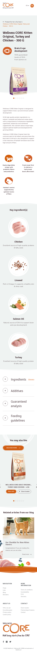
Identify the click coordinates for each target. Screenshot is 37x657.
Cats (4, 590)
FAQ (22, 594)
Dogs (4, 588)
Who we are (7, 608)
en (27, 6)
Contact (23, 612)
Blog (4, 592)
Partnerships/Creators (27, 610)
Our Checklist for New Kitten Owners (17, 543)
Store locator (25, 608)
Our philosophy (7, 610)
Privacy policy (7, 612)
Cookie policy (7, 615)
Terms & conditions (27, 590)
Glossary (31, 379)
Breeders (6, 595)
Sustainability (25, 592)
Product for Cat (10, 22)
